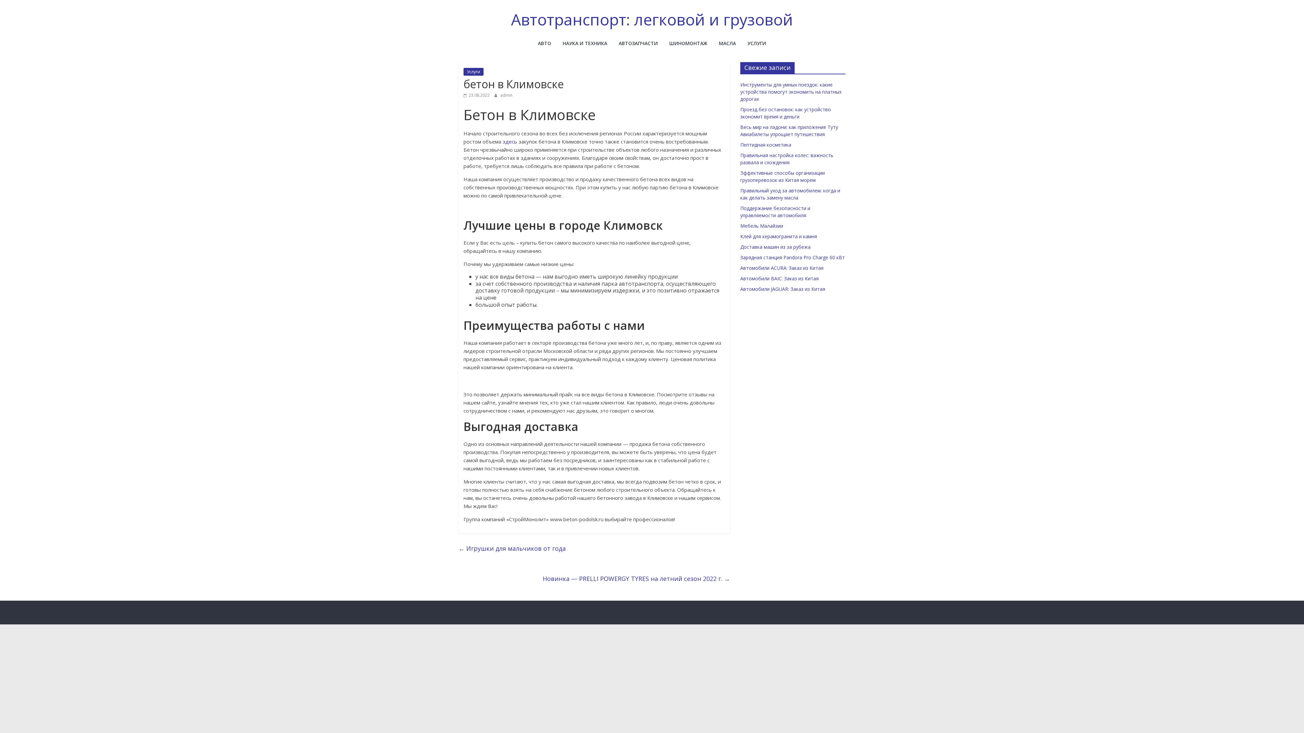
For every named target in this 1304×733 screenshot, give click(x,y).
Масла (727, 43)
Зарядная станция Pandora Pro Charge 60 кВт (792, 257)
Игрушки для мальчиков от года (512, 548)
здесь (510, 141)
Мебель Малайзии (761, 226)
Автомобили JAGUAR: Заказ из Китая (782, 289)
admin (506, 95)
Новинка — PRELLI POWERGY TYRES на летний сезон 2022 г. (636, 579)
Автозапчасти (638, 43)
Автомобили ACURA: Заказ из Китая (781, 268)
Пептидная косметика (765, 145)
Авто (544, 43)
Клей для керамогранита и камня (778, 236)
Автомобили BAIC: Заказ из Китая (779, 278)
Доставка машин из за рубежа (775, 247)
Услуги (756, 43)
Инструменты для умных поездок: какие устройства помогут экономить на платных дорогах (790, 91)
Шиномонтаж (688, 43)
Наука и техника (585, 43)
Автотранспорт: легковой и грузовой (652, 19)
